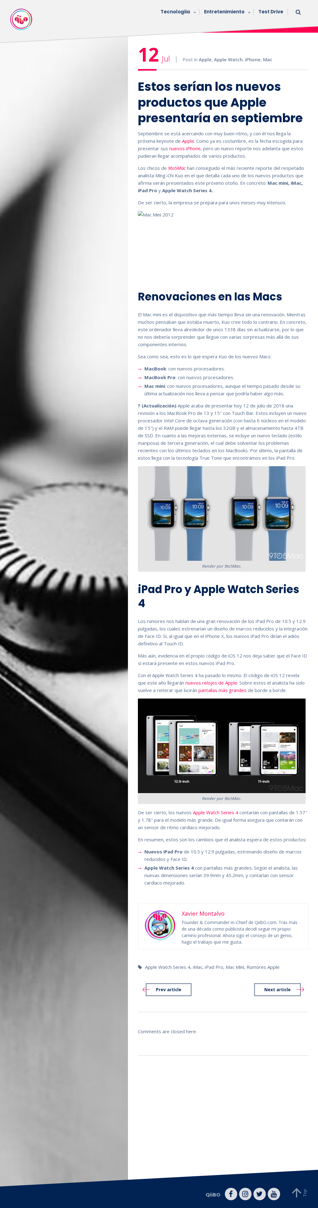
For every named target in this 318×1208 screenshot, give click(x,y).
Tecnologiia (175, 11)
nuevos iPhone (185, 148)
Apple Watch (228, 59)
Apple (205, 59)
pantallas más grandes (222, 690)
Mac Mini (235, 967)
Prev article (168, 989)
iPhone (253, 59)
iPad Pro (214, 967)
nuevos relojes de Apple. (211, 683)
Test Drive (270, 11)
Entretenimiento (224, 11)
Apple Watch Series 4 (215, 812)
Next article (277, 989)
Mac (267, 59)
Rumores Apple (263, 967)
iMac (197, 967)
